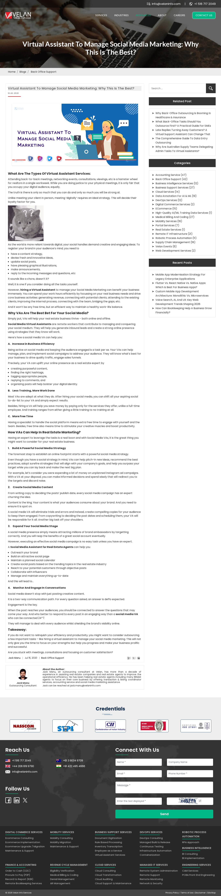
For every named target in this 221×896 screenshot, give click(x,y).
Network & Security (151, 883)
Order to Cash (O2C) (18, 870)
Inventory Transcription (108, 846)
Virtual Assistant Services (110, 855)
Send (164, 814)
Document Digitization (108, 838)
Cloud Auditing (104, 879)
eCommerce (163, 208)
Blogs (22, 72)
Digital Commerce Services (172, 204)
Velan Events (163, 246)
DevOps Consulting (151, 838)
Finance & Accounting (20, 865)
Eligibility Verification (62, 870)
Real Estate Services (168, 229)
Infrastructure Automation (155, 850)
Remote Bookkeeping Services (23, 883)
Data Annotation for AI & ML (173, 196)
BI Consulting (190, 854)
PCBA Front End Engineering (198, 875)
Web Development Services (173, 251)
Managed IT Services (154, 865)
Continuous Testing (151, 846)
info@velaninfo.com (166, 4)
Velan (99, 671)
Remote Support (150, 875)
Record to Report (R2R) (19, 879)
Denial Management (62, 879)
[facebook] (8, 800)
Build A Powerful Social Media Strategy (39, 448)
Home (12, 72)
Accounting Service (167, 175)
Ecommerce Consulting (19, 838)
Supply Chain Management (172, 242)
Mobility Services (166, 221)
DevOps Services (166, 200)
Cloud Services (164, 192)
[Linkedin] (139, 658)
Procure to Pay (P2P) (17, 875)
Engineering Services (196, 865)
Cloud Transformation (108, 875)
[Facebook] (128, 658)
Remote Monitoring (151, 879)
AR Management (60, 883)
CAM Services (190, 870)
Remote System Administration (159, 870)
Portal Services (165, 225)
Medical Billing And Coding (171, 217)
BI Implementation (193, 858)
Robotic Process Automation (173, 238)
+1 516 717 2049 (205, 4)
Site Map (211, 892)
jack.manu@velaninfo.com (85, 685)
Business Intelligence (196, 848)
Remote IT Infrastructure (171, 234)
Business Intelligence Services (174, 183)
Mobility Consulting (61, 838)
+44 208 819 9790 (23, 766)
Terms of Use (187, 892)
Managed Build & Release (155, 842)
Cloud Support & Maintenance (113, 883)
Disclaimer (200, 892)
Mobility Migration (60, 842)
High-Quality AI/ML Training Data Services (181, 213)
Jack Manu (14, 658)
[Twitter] (134, 658)
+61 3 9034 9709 (73, 760)
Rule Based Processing (108, 842)
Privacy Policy (172, 892)
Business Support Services (171, 187)
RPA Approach (190, 842)
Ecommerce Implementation (22, 842)
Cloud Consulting (105, 870)
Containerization (150, 855)
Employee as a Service (108, 850)
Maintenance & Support (19, 850)
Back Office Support (52, 658)
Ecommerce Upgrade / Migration (25, 846)
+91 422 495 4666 (74, 766)
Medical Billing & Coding (64, 875)
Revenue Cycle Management (69, 865)
